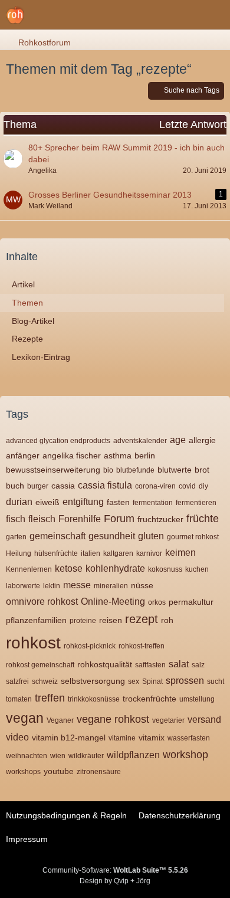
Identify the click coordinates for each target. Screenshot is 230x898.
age (178, 440)
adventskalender (140, 441)
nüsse (142, 585)
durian (19, 502)
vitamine (122, 738)
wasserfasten (188, 738)
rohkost (33, 643)
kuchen (197, 569)
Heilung (18, 553)
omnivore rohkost (42, 602)
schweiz (45, 681)
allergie (202, 440)
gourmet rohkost (193, 537)
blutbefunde (135, 470)
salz (198, 665)
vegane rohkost (113, 719)
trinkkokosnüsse (94, 699)
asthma (118, 455)
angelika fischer (71, 455)
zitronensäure (99, 772)
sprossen (185, 681)
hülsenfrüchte (56, 553)
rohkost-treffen (142, 646)
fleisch (41, 519)
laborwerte (23, 586)
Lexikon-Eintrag (41, 357)
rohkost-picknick (90, 646)
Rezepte (27, 338)
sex (133, 681)
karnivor (149, 553)
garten (16, 537)
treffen (50, 698)
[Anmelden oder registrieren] (185, 15)
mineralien (111, 586)
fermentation (153, 503)
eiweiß (47, 502)
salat (179, 664)
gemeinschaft (57, 536)
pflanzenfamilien (36, 620)
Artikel (23, 284)
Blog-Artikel (33, 321)
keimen (180, 553)
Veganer (60, 720)
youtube (59, 771)
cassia (63, 485)
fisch (15, 519)
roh (167, 620)
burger (37, 486)
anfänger (23, 455)
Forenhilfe (79, 519)
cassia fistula (105, 485)
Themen (27, 302)
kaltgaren (118, 553)
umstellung (197, 699)
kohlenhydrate (115, 568)
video (17, 737)
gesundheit (111, 536)
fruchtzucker (160, 519)
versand (204, 720)
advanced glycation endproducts (58, 441)
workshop (185, 755)
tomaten (19, 699)
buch (15, 485)
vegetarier (168, 720)
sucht (215, 681)
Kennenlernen (29, 569)
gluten (151, 536)
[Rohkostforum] (15, 15)
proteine (83, 621)
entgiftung (83, 502)
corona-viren (155, 486)
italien (90, 553)
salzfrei (17, 681)
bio (108, 470)
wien (57, 756)
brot (202, 469)
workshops (23, 772)
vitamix (152, 737)
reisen (110, 620)
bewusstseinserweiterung (53, 469)
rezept (141, 618)
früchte (202, 519)
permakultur (191, 602)
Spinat (152, 681)
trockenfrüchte (149, 698)
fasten (118, 502)
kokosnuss (165, 569)
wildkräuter (86, 756)
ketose (69, 568)
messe (77, 585)
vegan (25, 718)
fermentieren (196, 503)
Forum (119, 519)
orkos (157, 602)
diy (203, 486)
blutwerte (174, 469)
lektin (51, 586)
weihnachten (26, 756)
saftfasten (150, 665)
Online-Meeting (113, 602)
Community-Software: (115, 870)
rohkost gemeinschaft (40, 665)
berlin (144, 455)
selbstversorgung (93, 681)
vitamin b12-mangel (69, 737)
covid (187, 486)
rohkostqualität (104, 664)
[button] (214, 15)
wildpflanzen (133, 755)
